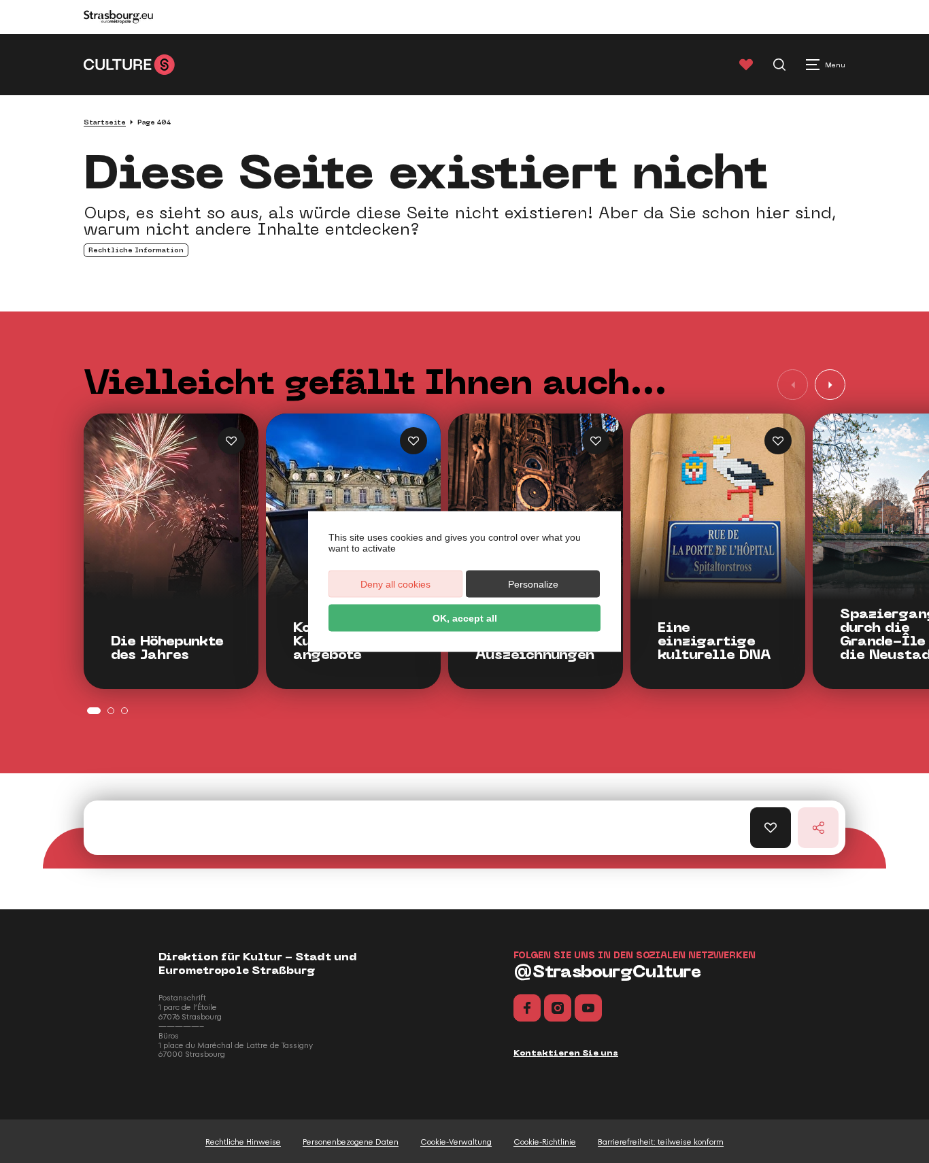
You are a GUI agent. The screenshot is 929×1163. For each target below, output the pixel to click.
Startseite (105, 122)
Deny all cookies (395, 584)
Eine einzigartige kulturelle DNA (714, 641)
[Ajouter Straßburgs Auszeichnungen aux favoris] (595, 440)
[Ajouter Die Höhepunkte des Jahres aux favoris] (231, 440)
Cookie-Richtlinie (544, 1142)
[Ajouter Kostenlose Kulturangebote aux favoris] (413, 440)
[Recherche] (779, 64)
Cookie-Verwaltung (456, 1142)
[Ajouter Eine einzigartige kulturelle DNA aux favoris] (778, 440)
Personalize (533, 584)
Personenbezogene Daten (351, 1142)
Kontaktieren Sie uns (565, 1052)
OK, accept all (465, 618)
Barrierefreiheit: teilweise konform (661, 1142)
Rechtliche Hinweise (243, 1142)
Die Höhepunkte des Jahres (167, 648)
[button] (830, 384)
